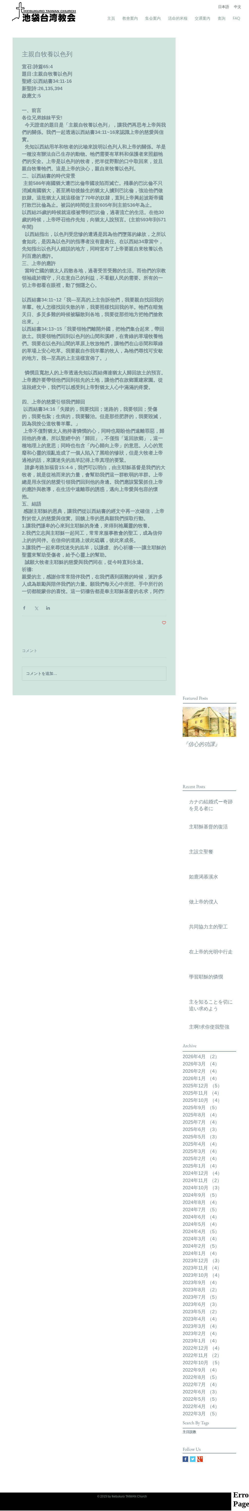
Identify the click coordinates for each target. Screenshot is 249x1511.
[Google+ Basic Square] (200, 1459)
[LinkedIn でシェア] (48, 608)
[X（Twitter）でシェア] (36, 608)
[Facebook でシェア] (24, 608)
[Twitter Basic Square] (193, 1459)
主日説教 (189, 1432)
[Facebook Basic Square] (185, 1459)
